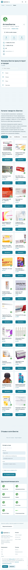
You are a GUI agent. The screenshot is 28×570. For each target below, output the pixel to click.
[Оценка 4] (9, 448)
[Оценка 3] (7, 448)
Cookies (16, 554)
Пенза (7, 81)
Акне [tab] (11, 136)
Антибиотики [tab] (17, 136)
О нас (2, 549)
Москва (7, 77)
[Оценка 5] (11, 448)
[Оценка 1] (3, 448)
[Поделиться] (24, 24)
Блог (2, 551)
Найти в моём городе (11, 32)
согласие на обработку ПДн (11, 470)
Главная (2, 5)
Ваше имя (4, 450)
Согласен (5, 566)
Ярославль (8, 85)
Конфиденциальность (19, 551)
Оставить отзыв (15, 28)
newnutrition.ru (9, 51)
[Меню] (25, 2)
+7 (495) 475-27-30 (10, 42)
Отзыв (4, 461)
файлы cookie (12, 559)
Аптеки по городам (18, 534)
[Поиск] (22, 2)
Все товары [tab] (4, 136)
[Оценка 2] (5, 448)
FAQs (2, 554)
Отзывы (2, 556)
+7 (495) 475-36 (9, 45)
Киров (7, 73)
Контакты (16, 549)
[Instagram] (4, 54)
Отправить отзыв (10, 474)
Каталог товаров (18, 539)
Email (10, 455)
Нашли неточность (7, 526)
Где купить (7, 159)
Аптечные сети (9, 5)
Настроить (12, 566)
